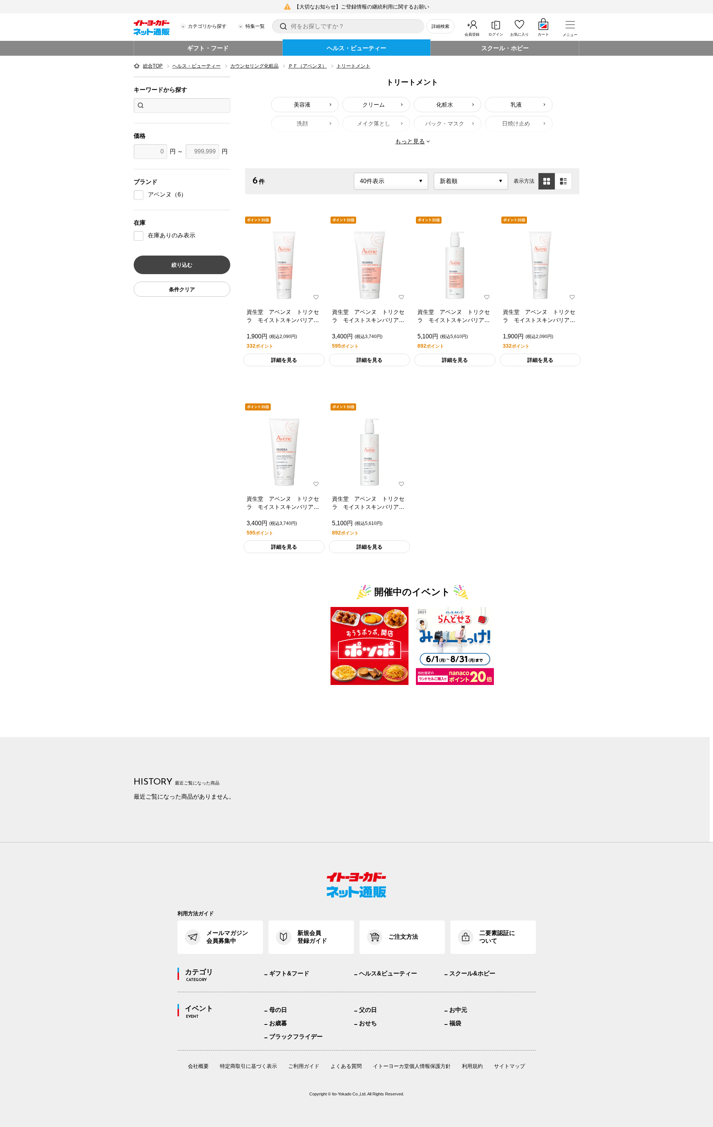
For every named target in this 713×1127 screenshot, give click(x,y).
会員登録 (472, 34)
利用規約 (472, 1066)
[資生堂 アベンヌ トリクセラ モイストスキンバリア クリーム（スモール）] (540, 265)
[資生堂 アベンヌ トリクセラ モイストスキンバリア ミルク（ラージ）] (455, 265)
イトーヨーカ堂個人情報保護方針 (412, 1066)
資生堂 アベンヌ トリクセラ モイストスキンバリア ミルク (368, 317)
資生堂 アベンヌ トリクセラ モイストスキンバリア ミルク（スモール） (283, 317)
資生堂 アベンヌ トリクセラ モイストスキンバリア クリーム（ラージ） (368, 503)
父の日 (368, 1010)
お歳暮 (278, 1023)
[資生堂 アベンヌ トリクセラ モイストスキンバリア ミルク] (369, 265)
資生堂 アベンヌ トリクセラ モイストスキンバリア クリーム (283, 503)
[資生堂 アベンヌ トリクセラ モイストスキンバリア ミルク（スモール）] (284, 265)
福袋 (455, 1023)
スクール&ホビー (472, 973)
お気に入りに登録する (316, 297)
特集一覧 (255, 26)
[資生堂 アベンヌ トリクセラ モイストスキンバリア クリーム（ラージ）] (369, 452)
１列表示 (563, 181)
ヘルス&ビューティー (388, 973)
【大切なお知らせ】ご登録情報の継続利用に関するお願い (361, 7)
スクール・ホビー (505, 48)
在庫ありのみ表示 (171, 235)
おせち (368, 1023)
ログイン (495, 34)
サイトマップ (509, 1066)
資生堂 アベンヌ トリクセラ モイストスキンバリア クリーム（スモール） (539, 317)
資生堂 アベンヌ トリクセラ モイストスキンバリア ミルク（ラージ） (453, 317)
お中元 (458, 1010)
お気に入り (519, 34)
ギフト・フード (208, 48)
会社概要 (198, 1066)
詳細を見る (284, 360)
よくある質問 (346, 1066)
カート (543, 34)
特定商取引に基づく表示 (248, 1066)
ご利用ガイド (303, 1066)
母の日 (278, 1010)
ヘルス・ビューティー (356, 48)
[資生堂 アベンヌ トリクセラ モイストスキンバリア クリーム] (284, 452)
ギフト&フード (289, 973)
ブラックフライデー (296, 1036)
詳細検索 (440, 26)
